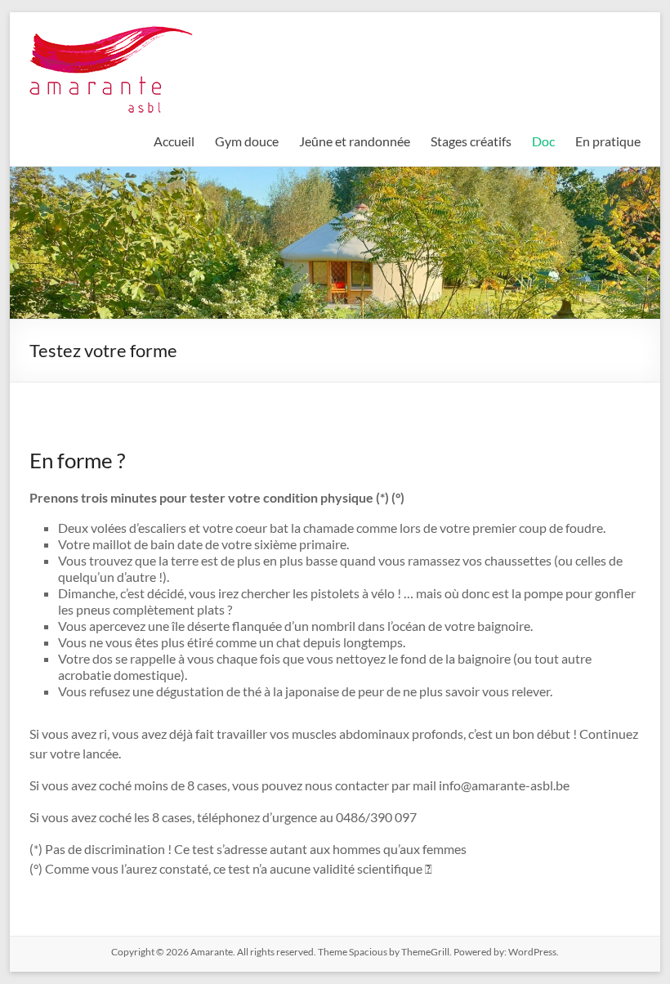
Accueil (174, 141)
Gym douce (247, 141)
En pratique (608, 141)
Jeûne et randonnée (354, 141)
